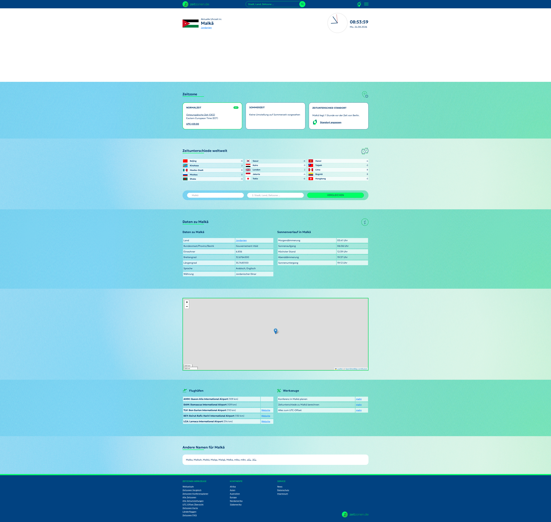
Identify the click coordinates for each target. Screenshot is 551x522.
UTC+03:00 (192, 123)
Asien (232, 490)
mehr (359, 399)
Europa (233, 497)
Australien (235, 493)
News (279, 486)
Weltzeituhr (188, 486)
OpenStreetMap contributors (356, 369)
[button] (275, 331)
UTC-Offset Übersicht (193, 504)
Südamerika (235, 504)
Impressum (282, 493)
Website (265, 410)
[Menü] (366, 4)
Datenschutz (283, 490)
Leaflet (339, 369)
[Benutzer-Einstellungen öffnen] (359, 4)
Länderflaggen (189, 511)
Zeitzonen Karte (190, 508)
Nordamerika (236, 501)
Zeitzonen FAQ (190, 515)
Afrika (233, 486)
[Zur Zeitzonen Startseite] (196, 3)
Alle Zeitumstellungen (193, 501)
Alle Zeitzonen (189, 497)
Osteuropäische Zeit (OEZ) (200, 114)
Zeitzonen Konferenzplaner (195, 493)
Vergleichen (335, 195)
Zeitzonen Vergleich (192, 490)
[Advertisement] (275, 60)
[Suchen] (302, 4)
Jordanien (206, 27)
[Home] (355, 514)
